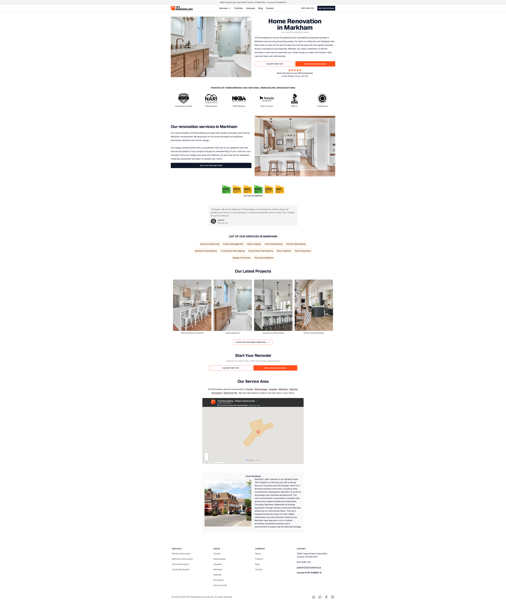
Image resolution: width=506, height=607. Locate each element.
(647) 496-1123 (307, 8)
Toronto (250, 389)
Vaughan (273, 389)
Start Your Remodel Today (211, 165)
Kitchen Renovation (181, 553)
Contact (270, 8)
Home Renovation (180, 564)
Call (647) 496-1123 (274, 64)
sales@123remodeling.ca (309, 567)
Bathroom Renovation (182, 559)
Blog (260, 8)
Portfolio (238, 8)
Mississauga (261, 389)
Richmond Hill (230, 393)
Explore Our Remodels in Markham (251, 342)
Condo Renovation (181, 569)
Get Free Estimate (326, 8)
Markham (283, 389)
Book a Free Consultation (315, 64)
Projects (259, 559)
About (258, 553)
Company (250, 8)
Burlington (217, 393)
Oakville (293, 389)
